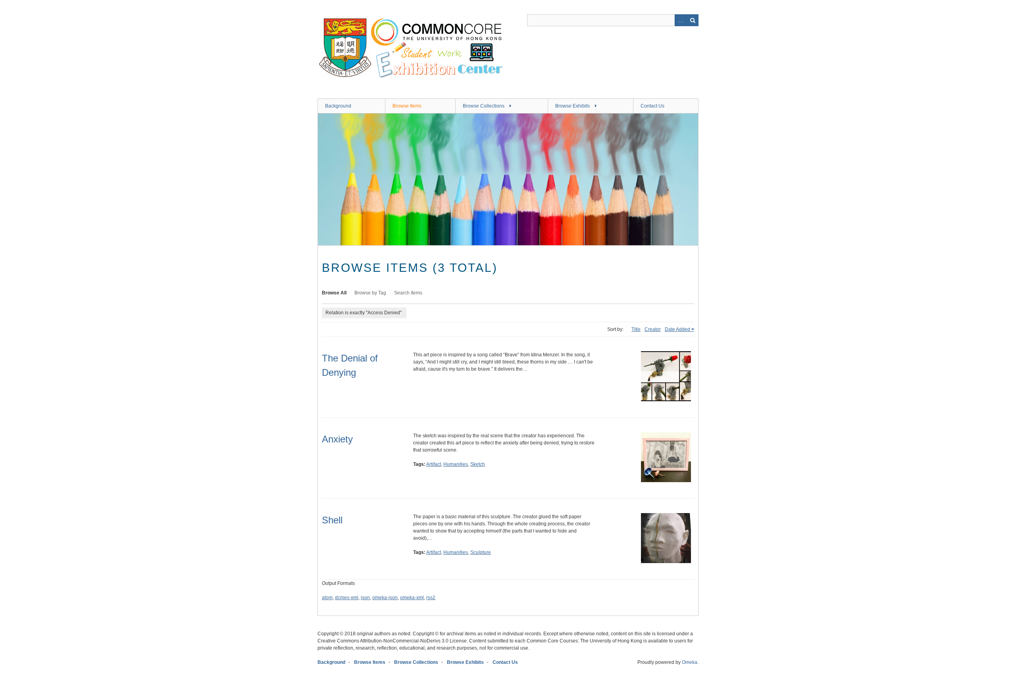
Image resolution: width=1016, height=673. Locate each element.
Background (338, 106)
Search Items (408, 293)
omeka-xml (412, 597)
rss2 (430, 597)
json (365, 597)
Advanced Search (681, 20)
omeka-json (385, 597)
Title (636, 329)
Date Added (677, 329)
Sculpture (480, 552)
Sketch (477, 464)
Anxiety (337, 439)
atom (327, 597)
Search (692, 20)
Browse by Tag (370, 293)
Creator (653, 329)
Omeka (689, 662)
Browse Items (407, 106)
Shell (332, 520)
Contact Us (652, 106)
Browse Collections (483, 106)
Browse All (334, 293)
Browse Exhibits (572, 106)
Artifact (433, 464)
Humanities (455, 464)
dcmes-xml (346, 597)
